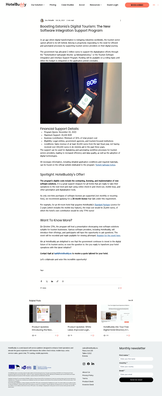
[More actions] (120, 20)
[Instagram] (84, 363)
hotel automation (46, 274)
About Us (86, 372)
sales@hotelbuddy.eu (90, 348)
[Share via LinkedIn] (52, 281)
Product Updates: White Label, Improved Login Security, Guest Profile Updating (79, 328)
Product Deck (87, 381)
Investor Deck (88, 384)
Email (122, 371)
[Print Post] (63, 281)
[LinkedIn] (92, 363)
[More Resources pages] (101, 4)
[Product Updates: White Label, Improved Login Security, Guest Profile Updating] (81, 314)
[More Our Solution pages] (44, 4)
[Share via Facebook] (41, 281)
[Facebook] (88, 363)
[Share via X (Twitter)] (47, 281)
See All (130, 300)
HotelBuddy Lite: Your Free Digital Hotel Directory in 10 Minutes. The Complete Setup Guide (116, 328)
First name (124, 355)
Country (123, 363)
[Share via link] (57, 281)
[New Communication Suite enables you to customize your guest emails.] (45, 314)
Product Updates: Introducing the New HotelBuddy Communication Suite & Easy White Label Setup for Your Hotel (45, 328)
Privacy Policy (87, 375)
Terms (85, 378)
